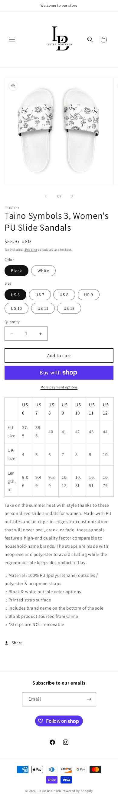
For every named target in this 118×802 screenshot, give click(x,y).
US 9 (88, 294)
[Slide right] (72, 196)
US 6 (15, 294)
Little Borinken (49, 791)
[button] (12, 39)
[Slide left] (45, 196)
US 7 (39, 294)
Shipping (31, 250)
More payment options (59, 387)
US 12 (69, 308)
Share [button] (17, 642)
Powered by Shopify (77, 791)
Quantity (12, 321)
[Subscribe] (89, 699)
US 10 (16, 308)
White (43, 270)
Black (16, 270)
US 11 (43, 308)
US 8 (64, 294)
